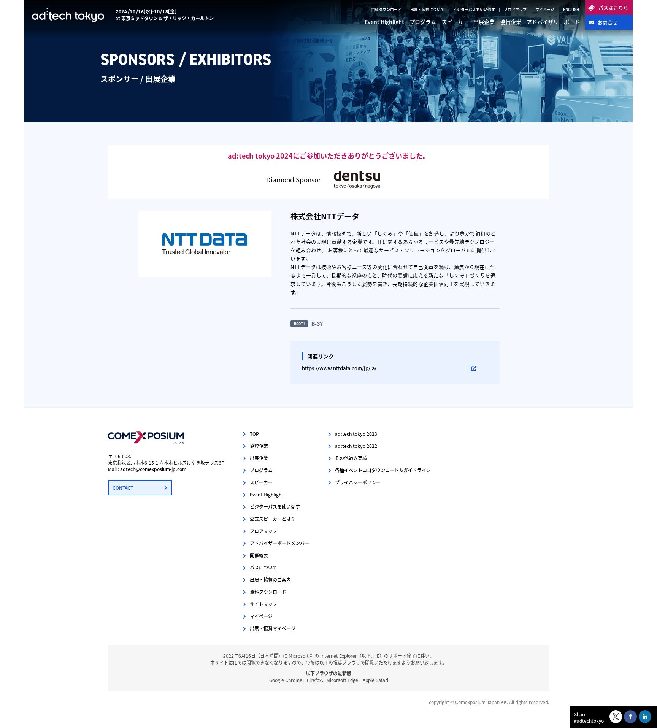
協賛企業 (510, 21)
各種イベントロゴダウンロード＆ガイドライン (383, 470)
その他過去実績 (351, 458)
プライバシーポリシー (358, 482)
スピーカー (454, 21)
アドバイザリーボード (553, 21)
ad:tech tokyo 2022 (356, 446)
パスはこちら (613, 7)
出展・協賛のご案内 (270, 579)
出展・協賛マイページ (272, 628)
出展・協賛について (427, 9)
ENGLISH (571, 9)
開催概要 (259, 555)
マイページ (544, 9)
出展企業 (484, 21)
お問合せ (607, 22)
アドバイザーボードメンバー (279, 543)
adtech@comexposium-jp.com (153, 469)
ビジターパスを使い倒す (474, 9)
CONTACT (123, 487)
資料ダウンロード (386, 9)
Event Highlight (384, 21)
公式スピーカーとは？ (272, 518)
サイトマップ (263, 604)
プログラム (422, 21)
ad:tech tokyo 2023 (356, 433)
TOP (254, 433)
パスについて (263, 567)
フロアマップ (515, 9)
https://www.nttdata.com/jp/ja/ (339, 368)
